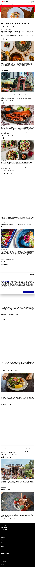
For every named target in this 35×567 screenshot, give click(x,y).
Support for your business (5, 553)
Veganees (2, 100)
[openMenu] (1, 1)
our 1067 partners (6, 281)
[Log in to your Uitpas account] (29, 2)
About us (2, 546)
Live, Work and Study (4, 529)
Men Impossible (3, 314)
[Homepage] (1, 4)
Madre (14, 128)
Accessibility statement (4, 561)
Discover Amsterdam (4, 527)
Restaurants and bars (6, 4)
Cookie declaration (3, 558)
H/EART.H (2, 259)
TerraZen (2, 368)
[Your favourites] (31, 2)
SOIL (1, 170)
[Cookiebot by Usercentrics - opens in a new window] (30, 274)
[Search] (33, 2)
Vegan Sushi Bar (3, 224)
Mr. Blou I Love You (4, 454)
